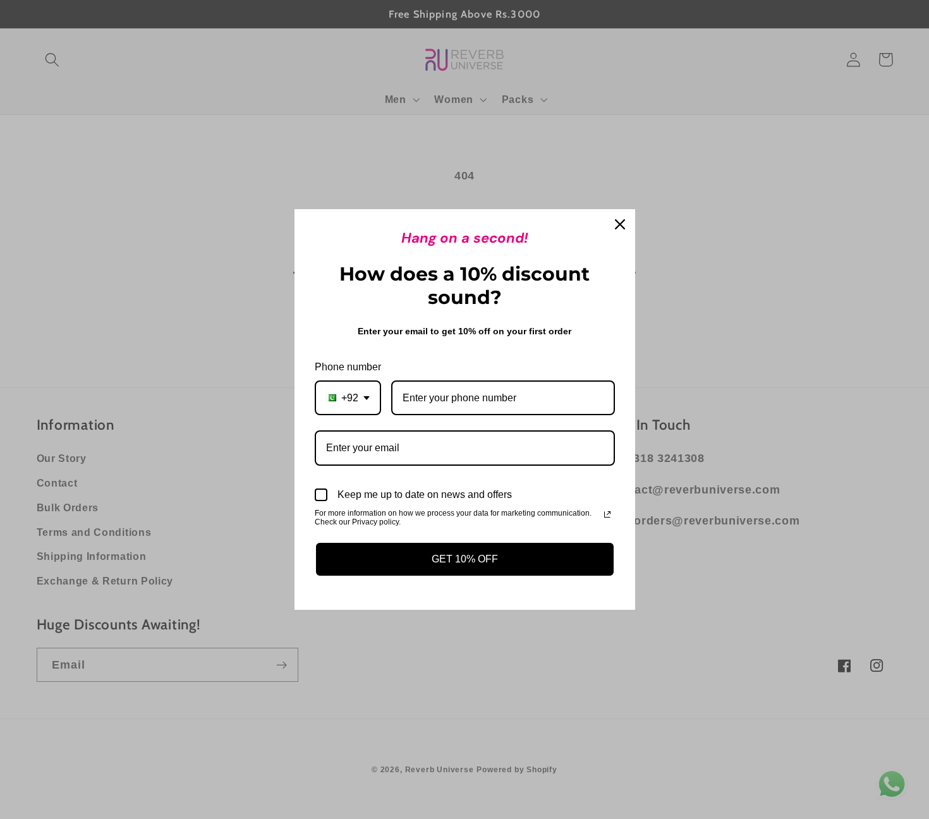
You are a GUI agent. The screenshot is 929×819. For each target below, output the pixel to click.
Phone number (348, 366)
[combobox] (348, 397)
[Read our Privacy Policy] (607, 514)
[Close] (620, 224)
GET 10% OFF (465, 559)
